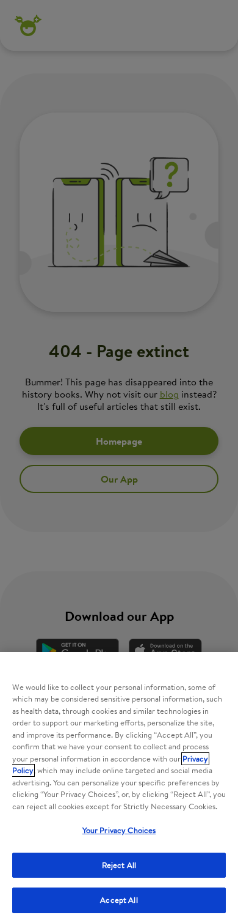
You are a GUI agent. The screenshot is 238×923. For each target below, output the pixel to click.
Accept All (118, 900)
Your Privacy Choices (119, 830)
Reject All (119, 865)
